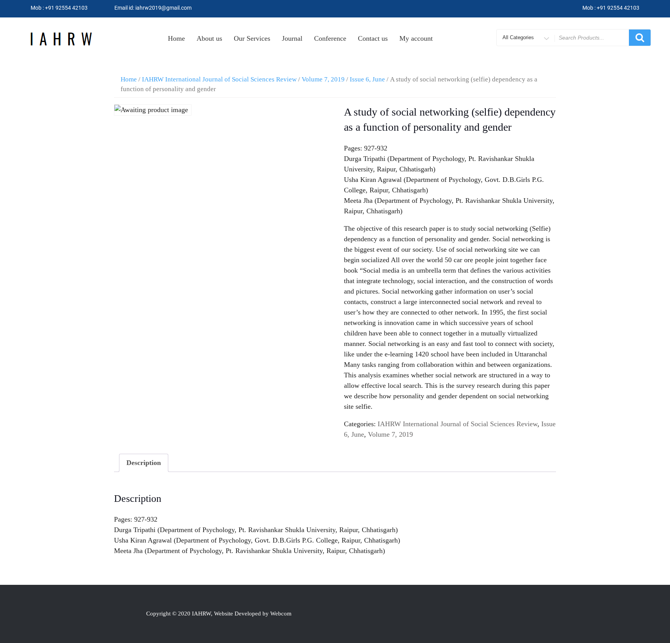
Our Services (252, 38)
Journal (292, 38)
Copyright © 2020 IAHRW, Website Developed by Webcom (219, 613)
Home (176, 38)
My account (416, 38)
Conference (330, 38)
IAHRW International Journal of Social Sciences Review (219, 79)
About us (209, 38)
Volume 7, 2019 (323, 79)
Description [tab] (143, 463)
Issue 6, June (367, 79)
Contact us (373, 38)
